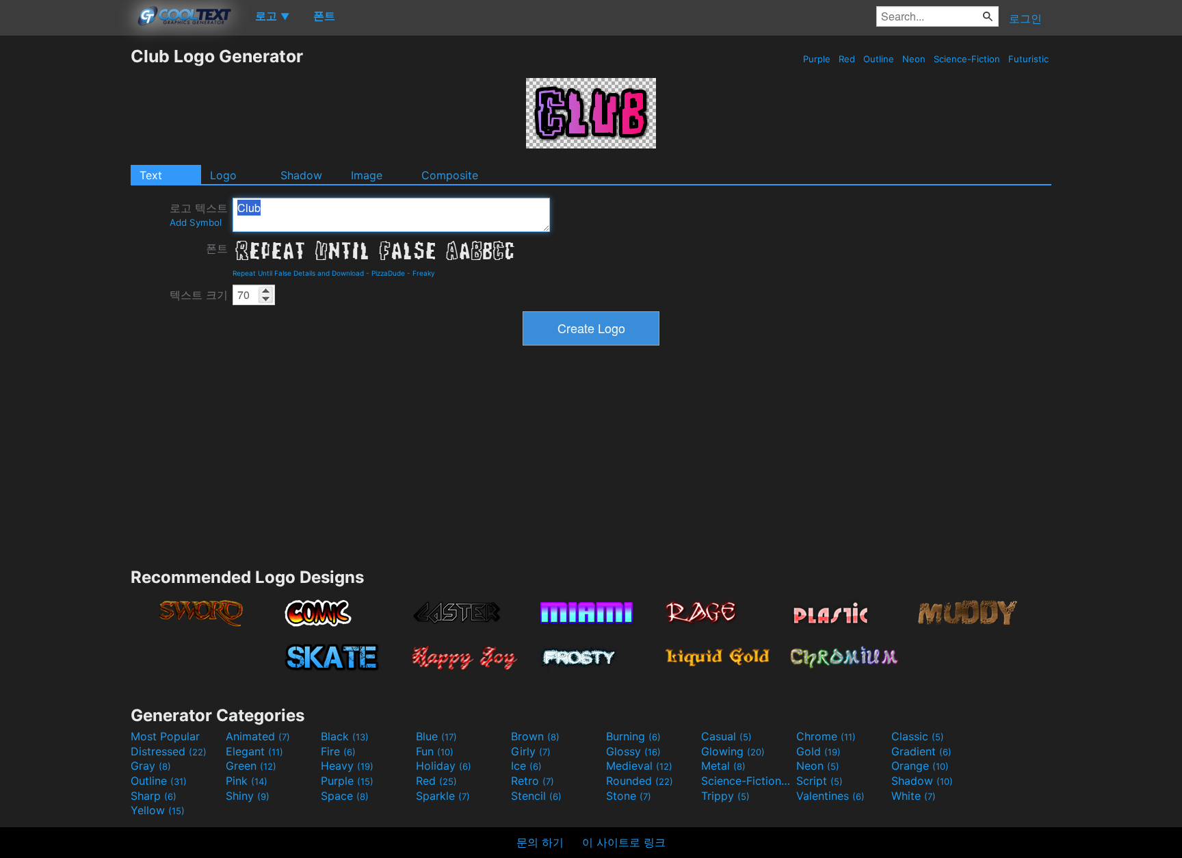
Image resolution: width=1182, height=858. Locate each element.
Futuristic (1028, 58)
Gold (818, 751)
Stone (628, 796)
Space (345, 796)
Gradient (921, 751)
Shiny (248, 796)
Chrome (826, 736)
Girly (531, 751)
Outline (879, 58)
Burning (633, 736)
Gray (151, 765)
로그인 (1025, 18)
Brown (535, 736)
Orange (920, 765)
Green (251, 765)
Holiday (443, 765)
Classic (917, 736)
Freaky (423, 273)
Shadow (301, 175)
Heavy (347, 765)
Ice (526, 765)
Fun (435, 751)
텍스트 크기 (199, 295)
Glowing (733, 751)
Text (151, 175)
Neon (913, 58)
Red (847, 58)
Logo (223, 175)
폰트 (217, 248)
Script (819, 781)
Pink (246, 781)
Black (345, 736)
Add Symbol (196, 222)
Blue (436, 736)
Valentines (830, 796)
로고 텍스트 (199, 214)
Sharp (153, 796)
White (913, 796)
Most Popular (165, 736)
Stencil (536, 796)
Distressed (169, 751)
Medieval (639, 765)
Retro (532, 781)
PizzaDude (388, 273)
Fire (338, 751)
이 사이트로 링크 (624, 842)
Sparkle (443, 796)
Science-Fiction (967, 58)
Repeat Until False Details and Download (298, 273)
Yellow (158, 810)
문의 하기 (540, 842)
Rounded (639, 781)
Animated (258, 736)
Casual (726, 736)
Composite (449, 175)
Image (366, 175)
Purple (816, 58)
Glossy (633, 751)
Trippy (725, 796)
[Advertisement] (65, 251)
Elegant (254, 751)
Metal (723, 765)
